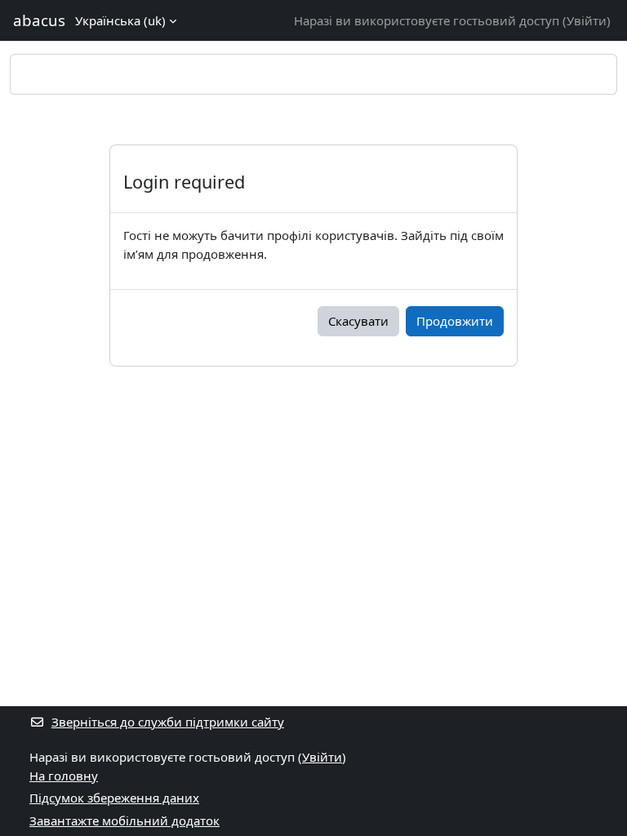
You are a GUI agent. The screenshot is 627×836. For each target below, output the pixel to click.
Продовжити (454, 321)
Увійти (587, 20)
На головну (63, 775)
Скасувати (358, 321)
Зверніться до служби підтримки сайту (167, 722)
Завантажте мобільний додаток (124, 820)
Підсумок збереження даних (114, 797)
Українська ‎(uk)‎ (120, 20)
